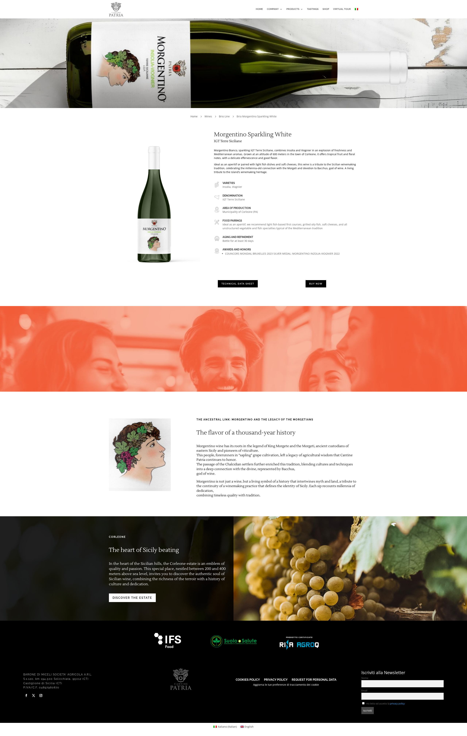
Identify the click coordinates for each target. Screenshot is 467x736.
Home (259, 9)
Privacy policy (276, 679)
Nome (364, 678)
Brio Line (224, 116)
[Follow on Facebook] (26, 695)
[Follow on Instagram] (41, 695)
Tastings (313, 9)
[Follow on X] (33, 695)
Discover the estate (132, 597)
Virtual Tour (342, 9)
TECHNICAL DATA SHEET (237, 284)
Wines (208, 116)
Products (292, 9)
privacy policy (397, 703)
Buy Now (316, 284)
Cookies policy (248, 679)
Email (364, 690)
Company (273, 9)
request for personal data (314, 679)
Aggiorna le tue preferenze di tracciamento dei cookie (286, 684)
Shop (326, 9)
